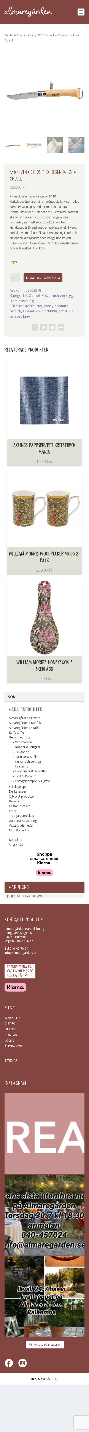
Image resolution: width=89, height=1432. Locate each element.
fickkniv (50, 311)
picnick (15, 311)
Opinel (34, 295)
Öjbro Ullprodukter (22, 796)
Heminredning (27, 35)
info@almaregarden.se (20, 953)
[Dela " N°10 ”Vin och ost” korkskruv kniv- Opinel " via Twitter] (43, 327)
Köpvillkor (15, 840)
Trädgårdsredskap (21, 816)
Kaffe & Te (16, 732)
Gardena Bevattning (23, 821)
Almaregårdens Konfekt (25, 723)
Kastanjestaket (19, 806)
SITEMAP (11, 1060)
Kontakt (12, 1035)
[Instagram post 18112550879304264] (45, 1296)
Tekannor (22, 752)
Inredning (21, 766)
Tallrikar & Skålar (27, 757)
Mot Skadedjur (19, 830)
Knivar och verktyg (57, 295)
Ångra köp (16, 844)
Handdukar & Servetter (31, 771)
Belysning (15, 801)
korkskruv (33, 305)
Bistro (10, 1023)
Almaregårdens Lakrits (24, 718)
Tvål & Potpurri (25, 776)
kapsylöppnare (56, 305)
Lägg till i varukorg (43, 278)
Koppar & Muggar (27, 747)
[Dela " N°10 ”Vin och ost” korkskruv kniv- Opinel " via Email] (52, 327)
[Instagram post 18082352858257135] (45, 1215)
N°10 (63, 311)
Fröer (12, 811)
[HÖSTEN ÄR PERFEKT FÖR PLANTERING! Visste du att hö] (45, 1133)
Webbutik (10, 35)
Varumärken (23, 742)
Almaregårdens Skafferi (25, 728)
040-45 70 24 (19, 948)
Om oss (10, 1029)
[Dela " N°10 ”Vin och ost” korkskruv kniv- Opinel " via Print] (61, 327)
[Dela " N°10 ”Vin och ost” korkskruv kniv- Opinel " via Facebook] (35, 327)
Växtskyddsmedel (21, 825)
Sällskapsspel (18, 787)
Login (9, 1040)
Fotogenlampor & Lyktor (32, 781)
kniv (39, 311)
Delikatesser (17, 791)
